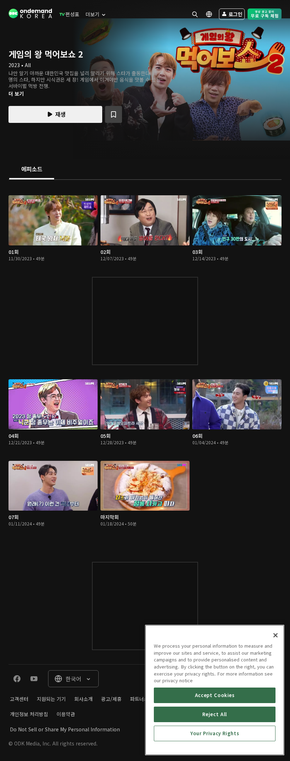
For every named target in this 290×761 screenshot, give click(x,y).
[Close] (275, 635)
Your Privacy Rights (214, 733)
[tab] (31, 169)
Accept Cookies (215, 695)
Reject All (214, 714)
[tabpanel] (145, 364)
